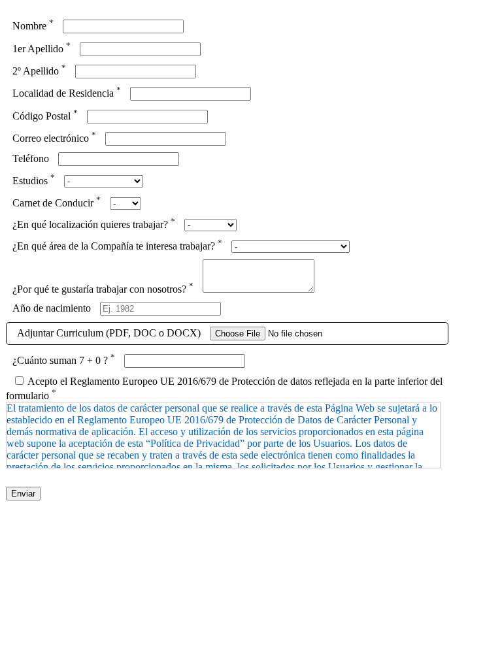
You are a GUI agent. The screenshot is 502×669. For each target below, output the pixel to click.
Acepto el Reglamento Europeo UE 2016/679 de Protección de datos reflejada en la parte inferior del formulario (224, 388)
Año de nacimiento (52, 308)
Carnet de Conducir (56, 201)
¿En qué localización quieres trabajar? (93, 223)
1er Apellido (41, 47)
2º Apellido (39, 69)
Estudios (33, 179)
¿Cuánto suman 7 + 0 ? (63, 359)
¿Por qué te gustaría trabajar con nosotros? (102, 288)
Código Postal (45, 115)
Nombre (33, 24)
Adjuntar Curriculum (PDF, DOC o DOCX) (109, 332)
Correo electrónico (54, 137)
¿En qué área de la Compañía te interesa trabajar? (117, 245)
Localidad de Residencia (66, 92)
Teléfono (32, 158)
